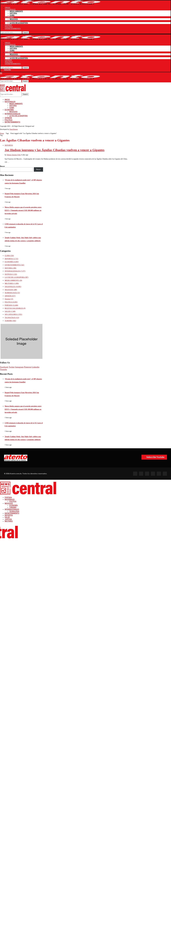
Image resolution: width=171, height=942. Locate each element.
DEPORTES (11, 259)
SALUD (10, 311)
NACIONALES (10, 9)
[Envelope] (165, 474)
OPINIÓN (8, 25)
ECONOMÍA (9, 17)
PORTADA (11, 305)
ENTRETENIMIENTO (13, 28)
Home (2, 133)
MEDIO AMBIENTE (16, 11)
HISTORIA (13, 13)
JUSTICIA (11, 274)
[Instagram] (147, 474)
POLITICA (9, 27)
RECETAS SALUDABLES (15, 308)
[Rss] (159, 474)
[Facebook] (135, 474)
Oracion (9, 299)
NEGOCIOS (14, 19)
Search (25, 32)
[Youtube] (153, 474)
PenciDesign (14, 129)
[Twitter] (141, 474)
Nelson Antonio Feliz (14, 155)
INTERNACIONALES (12, 21)
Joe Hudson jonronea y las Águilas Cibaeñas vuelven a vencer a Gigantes (54, 150)
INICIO (7, 7)
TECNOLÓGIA (12, 317)
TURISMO (10, 321)
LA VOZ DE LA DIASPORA (19, 23)
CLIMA (12, 15)
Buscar (2, 166)
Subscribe (7, 70)
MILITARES (12, 283)
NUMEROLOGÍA (12, 293)
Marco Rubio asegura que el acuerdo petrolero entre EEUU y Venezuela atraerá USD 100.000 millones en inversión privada (23, 210)
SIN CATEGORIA (13, 314)
